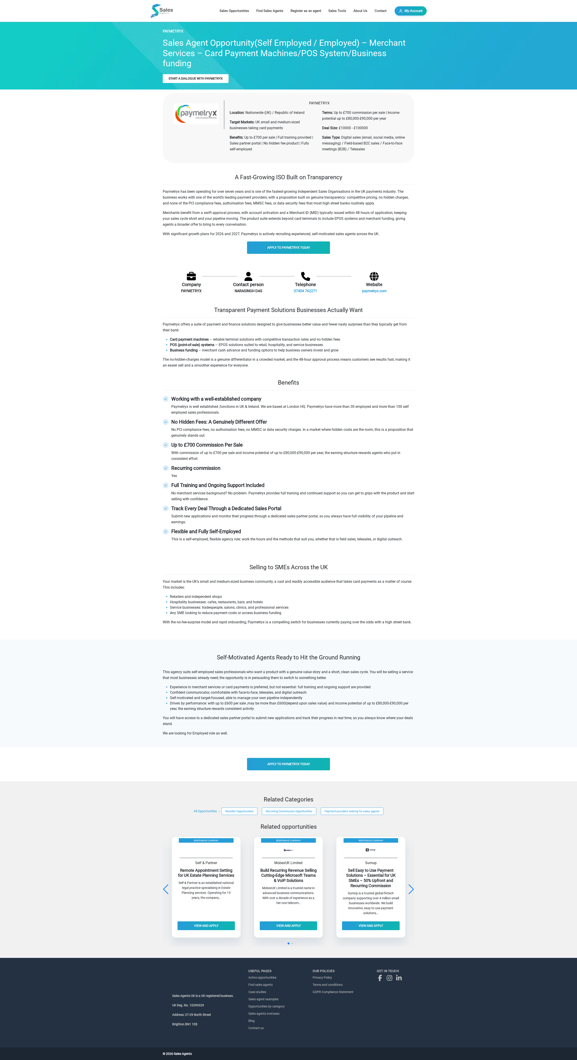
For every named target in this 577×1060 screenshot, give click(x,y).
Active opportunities (262, 977)
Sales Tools (337, 11)
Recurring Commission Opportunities (289, 811)
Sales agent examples (263, 999)
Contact (381, 11)
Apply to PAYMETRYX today (288, 247)
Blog (251, 1021)
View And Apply (206, 925)
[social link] (381, 977)
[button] (411, 889)
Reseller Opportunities (239, 811)
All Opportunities (205, 811)
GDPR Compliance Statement (333, 992)
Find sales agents (260, 985)
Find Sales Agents (269, 11)
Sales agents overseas (263, 1013)
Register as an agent (306, 11)
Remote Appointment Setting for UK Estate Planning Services (206, 873)
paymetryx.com (374, 291)
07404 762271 (305, 291)
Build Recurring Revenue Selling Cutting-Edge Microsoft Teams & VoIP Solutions (288, 875)
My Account (414, 11)
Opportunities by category (266, 1006)
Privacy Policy (322, 977)
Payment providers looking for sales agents (352, 811)
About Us (360, 11)
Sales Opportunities (234, 11)
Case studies (257, 992)
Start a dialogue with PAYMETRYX (196, 78)
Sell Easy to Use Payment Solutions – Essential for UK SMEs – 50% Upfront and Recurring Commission (371, 878)
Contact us (256, 1028)
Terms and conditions (328, 985)
